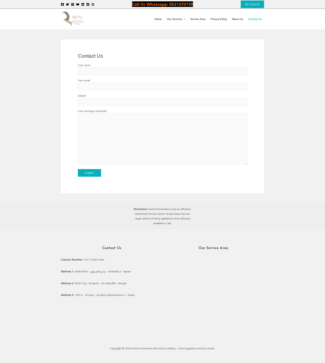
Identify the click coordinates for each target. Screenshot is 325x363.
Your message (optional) (92, 111)
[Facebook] (62, 4)
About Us (237, 19)
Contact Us (255, 19)
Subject (82, 95)
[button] (252, 4)
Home (158, 19)
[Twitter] (67, 4)
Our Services (174, 19)
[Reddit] (87, 4)
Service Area (197, 19)
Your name (84, 65)
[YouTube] (77, 4)
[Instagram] (72, 4)
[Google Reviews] (92, 4)
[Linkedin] (82, 4)
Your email (84, 80)
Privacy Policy (219, 19)
